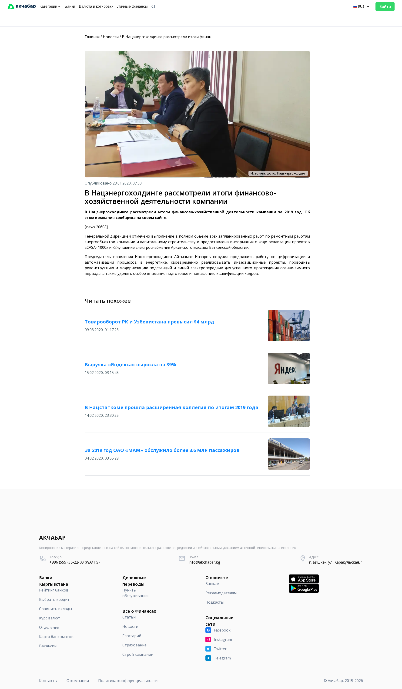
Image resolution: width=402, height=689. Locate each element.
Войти (385, 6)
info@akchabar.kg (204, 562)
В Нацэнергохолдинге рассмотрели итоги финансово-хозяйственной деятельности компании (208, 36)
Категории (48, 6)
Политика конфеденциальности (127, 680)
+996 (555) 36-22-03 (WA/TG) (74, 562)
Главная (92, 36)
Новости (111, 36)
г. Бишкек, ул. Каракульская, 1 (336, 562)
